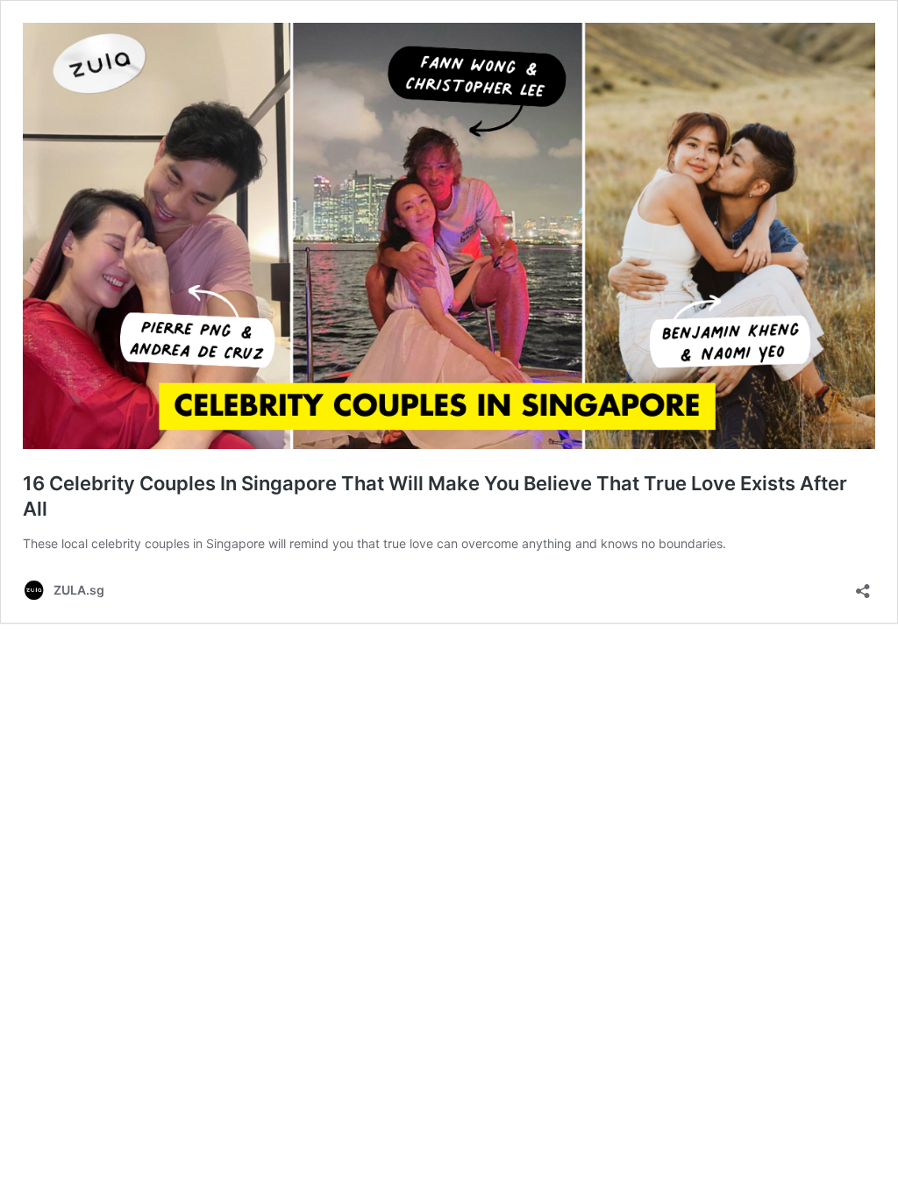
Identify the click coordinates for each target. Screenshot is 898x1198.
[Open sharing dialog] (863, 585)
